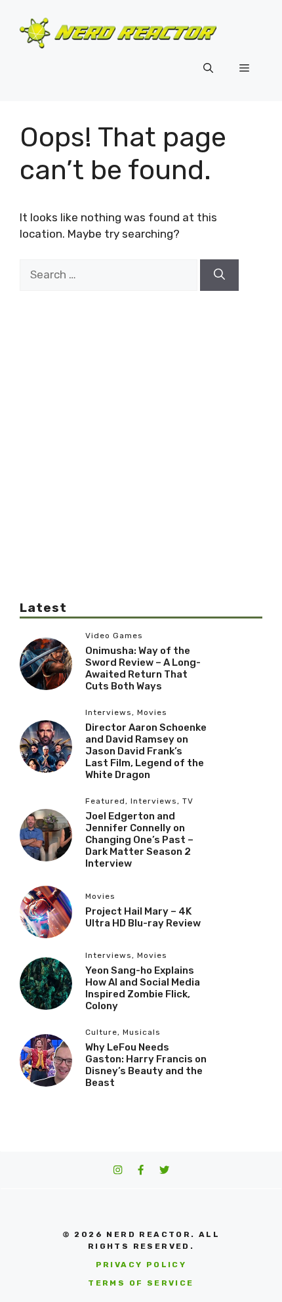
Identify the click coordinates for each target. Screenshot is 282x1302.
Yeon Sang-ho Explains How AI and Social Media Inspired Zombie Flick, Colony (142, 988)
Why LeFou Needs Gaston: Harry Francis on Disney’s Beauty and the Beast (146, 1065)
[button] (208, 68)
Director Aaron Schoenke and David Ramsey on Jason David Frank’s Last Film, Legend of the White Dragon (146, 751)
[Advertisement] (141, 432)
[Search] (219, 275)
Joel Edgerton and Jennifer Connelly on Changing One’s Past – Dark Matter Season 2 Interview (139, 839)
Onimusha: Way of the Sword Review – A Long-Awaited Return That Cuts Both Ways (143, 668)
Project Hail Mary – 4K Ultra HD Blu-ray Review (143, 917)
